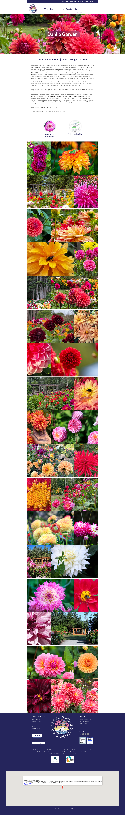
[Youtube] (85, 734)
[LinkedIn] (88, 734)
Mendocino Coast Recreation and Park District (75, 751)
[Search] (95, 2)
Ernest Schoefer (67, 65)
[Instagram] (83, 734)
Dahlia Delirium (35, 107)
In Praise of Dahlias (36, 111)
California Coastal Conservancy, (47, 751)
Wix (72, 808)
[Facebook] (80, 734)
